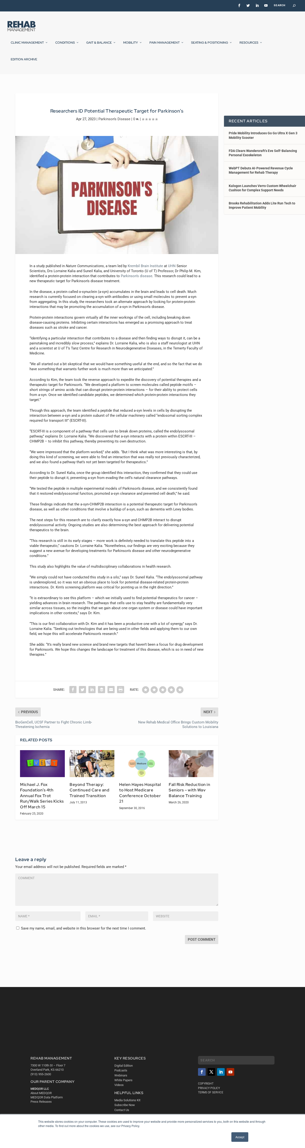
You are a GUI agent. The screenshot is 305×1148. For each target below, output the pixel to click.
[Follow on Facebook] (202, 1072)
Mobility (130, 43)
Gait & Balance (99, 43)
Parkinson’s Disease (114, 119)
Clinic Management (27, 43)
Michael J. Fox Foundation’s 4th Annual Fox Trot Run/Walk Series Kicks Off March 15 (42, 796)
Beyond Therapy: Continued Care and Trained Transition (89, 790)
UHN (172, 266)
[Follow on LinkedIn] (221, 1072)
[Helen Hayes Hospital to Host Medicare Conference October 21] (141, 763)
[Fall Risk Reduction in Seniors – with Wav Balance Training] (191, 763)
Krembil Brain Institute (145, 266)
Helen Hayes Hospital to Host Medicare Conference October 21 (140, 793)
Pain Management (164, 43)
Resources (248, 43)
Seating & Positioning (209, 43)
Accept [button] (239, 1137)
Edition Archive (24, 59)
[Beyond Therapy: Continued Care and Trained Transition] (92, 763)
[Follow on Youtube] (230, 1072)
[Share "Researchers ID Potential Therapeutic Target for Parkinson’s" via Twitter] (82, 689)
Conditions (65, 43)
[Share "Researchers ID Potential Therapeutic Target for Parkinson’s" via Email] (111, 689)
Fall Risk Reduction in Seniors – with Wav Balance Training (189, 790)
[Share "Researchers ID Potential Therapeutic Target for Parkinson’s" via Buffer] (101, 689)
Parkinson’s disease (136, 276)
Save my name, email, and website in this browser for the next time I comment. (83, 928)
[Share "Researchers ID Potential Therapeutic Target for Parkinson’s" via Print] (120, 689)
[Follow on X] (211, 1072)
